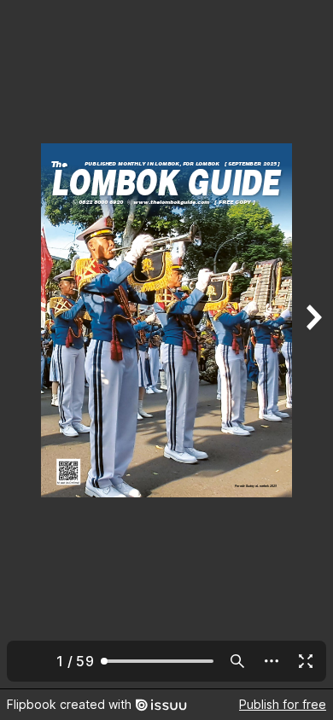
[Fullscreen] (306, 661)
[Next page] (312, 344)
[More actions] (271, 661)
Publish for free (282, 704)
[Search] (237, 661)
